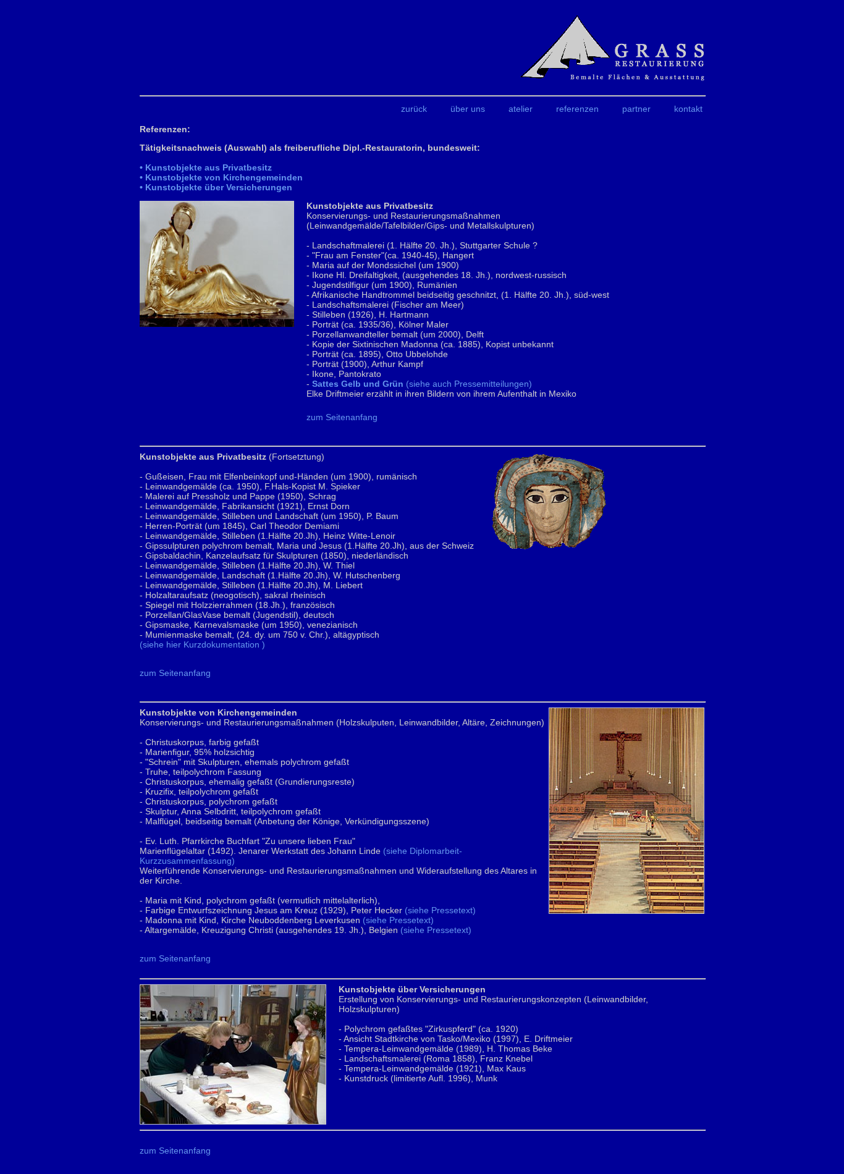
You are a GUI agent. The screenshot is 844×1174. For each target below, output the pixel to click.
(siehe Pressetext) (440, 910)
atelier (521, 109)
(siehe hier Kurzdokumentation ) (202, 644)
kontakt (688, 109)
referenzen (577, 109)
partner (636, 109)
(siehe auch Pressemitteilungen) (422, 384)
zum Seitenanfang (342, 417)
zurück (414, 109)
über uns (467, 109)
